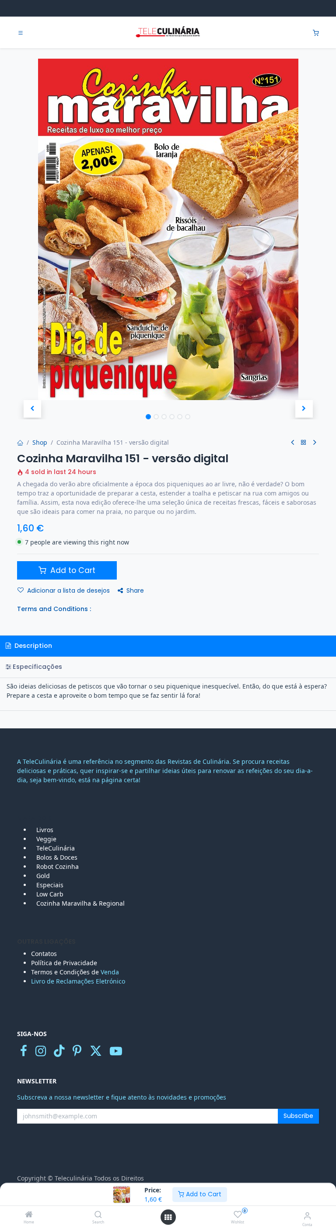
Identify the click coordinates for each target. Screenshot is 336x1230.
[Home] (29, 1215)
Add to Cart (202, 1194)
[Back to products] (303, 442)
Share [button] (135, 590)
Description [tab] (32, 645)
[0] (316, 32)
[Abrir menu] (168, 1217)
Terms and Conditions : (54, 608)
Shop (39, 442)
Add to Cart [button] (71, 570)
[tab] (168, 667)
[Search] (98, 1215)
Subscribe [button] (298, 1115)
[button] (32, 409)
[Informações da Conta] (307, 1215)
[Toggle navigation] (20, 33)
